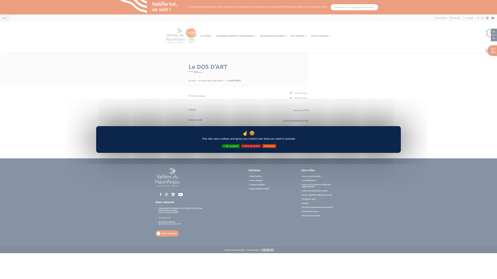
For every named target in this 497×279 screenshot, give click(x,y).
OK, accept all (231, 146)
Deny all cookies (252, 146)
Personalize (269, 146)
